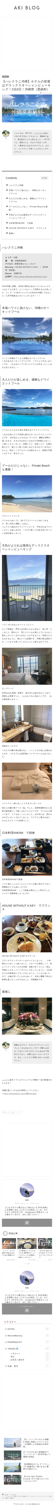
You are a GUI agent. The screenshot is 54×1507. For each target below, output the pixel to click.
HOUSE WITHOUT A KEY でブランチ (28, 228)
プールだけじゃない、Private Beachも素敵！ (28, 208)
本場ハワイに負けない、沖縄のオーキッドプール (28, 191)
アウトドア (17, 1112)
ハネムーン (29, 1353)
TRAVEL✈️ (28, 1349)
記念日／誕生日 (29, 1360)
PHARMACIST (28, 1342)
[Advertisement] (27, 44)
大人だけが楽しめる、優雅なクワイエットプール (28, 200)
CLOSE (44, 178)
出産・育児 (28, 1366)
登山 (29, 1357)
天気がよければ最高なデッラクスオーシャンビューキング (28, 216)
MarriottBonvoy (28, 1336)
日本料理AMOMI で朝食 (21, 223)
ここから (6, 1080)
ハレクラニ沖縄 (40, 133)
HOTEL (5, 76)
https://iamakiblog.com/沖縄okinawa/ (20, 1094)
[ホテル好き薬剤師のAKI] (27, 14)
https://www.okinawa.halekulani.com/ (30, 277)
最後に (12, 233)
